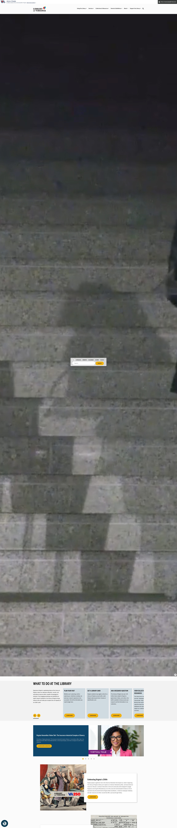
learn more (69, 715)
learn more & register (44, 746)
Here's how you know (31, 2)
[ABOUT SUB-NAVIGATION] (127, 8)
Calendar (90, 359)
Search (100, 363)
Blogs (102, 359)
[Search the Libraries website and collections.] (143, 8)
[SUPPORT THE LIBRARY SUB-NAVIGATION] (140, 8)
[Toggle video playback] (175, 675)
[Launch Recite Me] (4, 823)
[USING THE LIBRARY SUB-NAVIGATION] (86, 8)
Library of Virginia (11, 1)
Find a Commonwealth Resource (168, 1)
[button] (81, 9)
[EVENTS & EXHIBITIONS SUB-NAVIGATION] (122, 8)
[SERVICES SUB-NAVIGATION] (93, 8)
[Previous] (35, 715)
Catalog (78, 359)
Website (85, 359)
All (73, 359)
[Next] (38, 715)
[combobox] (83, 363)
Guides (97, 359)
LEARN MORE (93, 715)
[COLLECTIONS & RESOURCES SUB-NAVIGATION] (108, 8)
